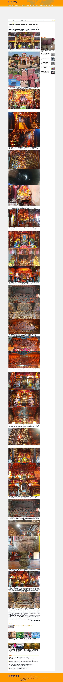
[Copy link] (37, 27)
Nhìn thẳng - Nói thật (18, 5)
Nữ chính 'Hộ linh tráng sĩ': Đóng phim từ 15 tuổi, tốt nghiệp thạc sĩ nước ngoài (23, 660)
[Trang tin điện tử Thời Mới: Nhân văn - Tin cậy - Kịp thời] (12, 2)
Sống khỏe (37, 5)
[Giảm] (9, 27)
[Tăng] (12, 27)
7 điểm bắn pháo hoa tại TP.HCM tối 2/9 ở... (27, 20)
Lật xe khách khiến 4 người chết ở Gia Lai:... (11, 20)
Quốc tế (31, 5)
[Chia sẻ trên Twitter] (35, 27)
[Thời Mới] (13, 676)
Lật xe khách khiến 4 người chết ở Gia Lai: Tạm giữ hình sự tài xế (21, 665)
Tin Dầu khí (23, 5)
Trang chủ (9, 5)
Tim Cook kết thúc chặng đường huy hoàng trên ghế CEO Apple (21, 664)
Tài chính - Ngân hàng (42, 5)
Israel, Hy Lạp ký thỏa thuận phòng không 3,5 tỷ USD (19, 657)
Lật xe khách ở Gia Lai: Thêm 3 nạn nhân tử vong (19, 669)
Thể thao (52, 5)
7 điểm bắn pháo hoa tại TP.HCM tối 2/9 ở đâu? (19, 667)
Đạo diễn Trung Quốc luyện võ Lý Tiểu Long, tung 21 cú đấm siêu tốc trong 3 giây (24, 658)
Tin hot (13, 5)
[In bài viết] (39, 27)
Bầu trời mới (48, 5)
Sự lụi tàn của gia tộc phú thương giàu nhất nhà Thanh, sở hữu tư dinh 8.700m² (23, 661)
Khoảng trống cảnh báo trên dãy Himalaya (42, 20)
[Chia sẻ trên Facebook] (34, 27)
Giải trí (34, 5)
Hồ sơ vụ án (27, 5)
